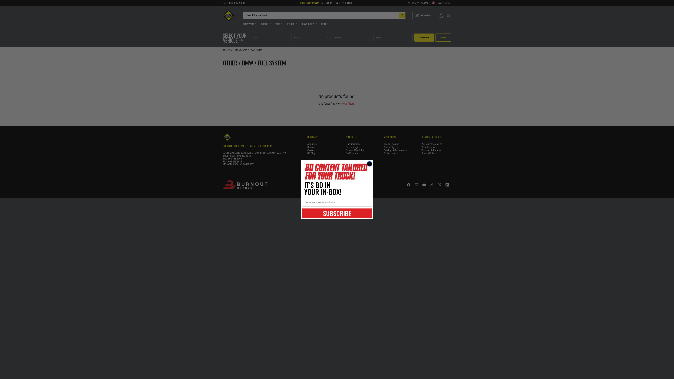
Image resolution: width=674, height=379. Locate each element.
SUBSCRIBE (337, 213)
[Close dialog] (369, 163)
